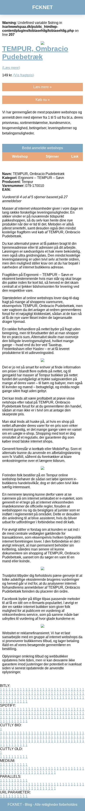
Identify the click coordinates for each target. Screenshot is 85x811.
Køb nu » (43, 100)
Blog (28, 804)
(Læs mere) (11, 68)
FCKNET (42, 7)
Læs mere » (42, 87)
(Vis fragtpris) (23, 75)
